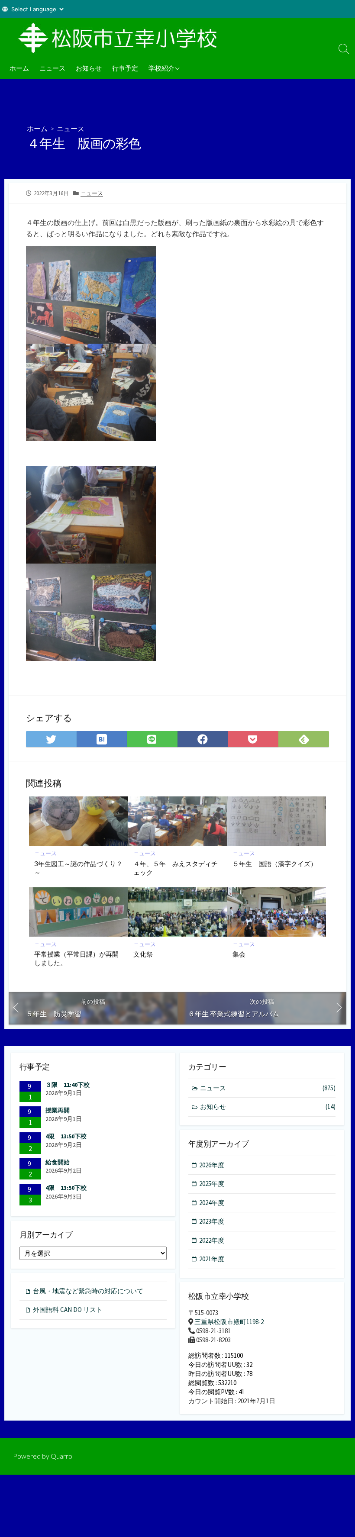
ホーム (19, 68)
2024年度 (211, 1203)
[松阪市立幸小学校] (121, 37)
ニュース (52, 68)
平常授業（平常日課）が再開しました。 (76, 958)
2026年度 (211, 1165)
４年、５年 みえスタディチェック (175, 868)
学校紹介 (161, 68)
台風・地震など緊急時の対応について (88, 1291)
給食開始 (57, 1162)
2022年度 (211, 1240)
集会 (238, 954)
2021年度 (211, 1259)
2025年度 (211, 1183)
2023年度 (211, 1221)
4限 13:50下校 (66, 1136)
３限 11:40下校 (67, 1085)
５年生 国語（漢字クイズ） (274, 863)
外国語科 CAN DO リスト (68, 1309)
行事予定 (125, 68)
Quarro (61, 1456)
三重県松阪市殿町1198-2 (229, 1322)
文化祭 (143, 954)
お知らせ (89, 68)
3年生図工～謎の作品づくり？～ (78, 868)
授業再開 (57, 1110)
